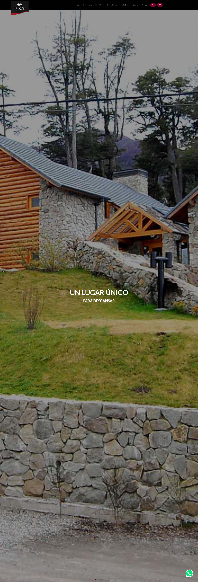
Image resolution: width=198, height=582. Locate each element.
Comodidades (112, 5)
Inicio (77, 5)
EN (153, 5)
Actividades (125, 5)
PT (160, 5)
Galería (135, 5)
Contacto (145, 5)
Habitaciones (87, 5)
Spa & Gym (99, 5)
